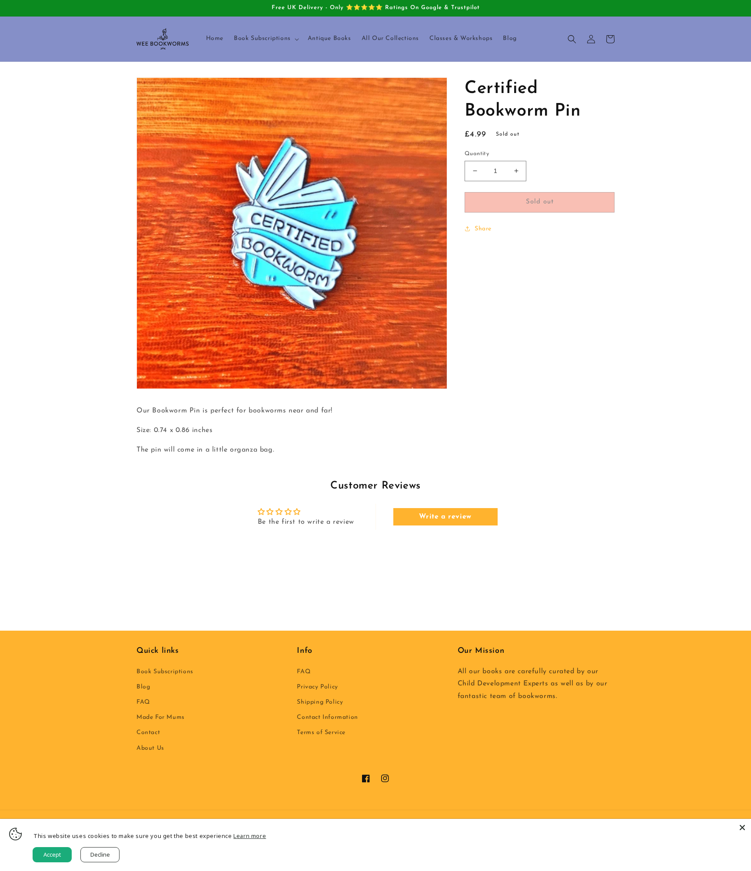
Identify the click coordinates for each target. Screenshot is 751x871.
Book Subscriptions (164, 671)
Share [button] (483, 229)
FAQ (143, 702)
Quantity (477, 153)
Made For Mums (160, 717)
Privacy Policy (317, 687)
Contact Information (327, 717)
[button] (265, 39)
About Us (150, 748)
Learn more (249, 836)
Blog (143, 687)
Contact (148, 732)
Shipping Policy (320, 702)
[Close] (742, 827)
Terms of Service (321, 732)
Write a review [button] (445, 516)
